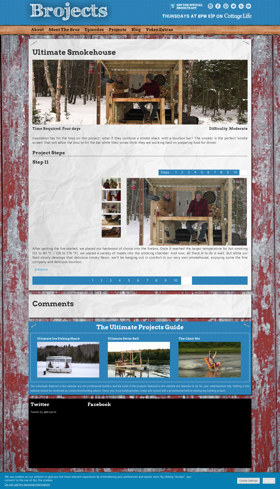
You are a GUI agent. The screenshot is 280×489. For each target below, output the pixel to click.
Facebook (218, 6)
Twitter (233, 6)
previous (41, 269)
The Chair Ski (189, 338)
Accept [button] (269, 480)
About (37, 29)
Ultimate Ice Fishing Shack (58, 338)
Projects (117, 29)
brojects (68, 12)
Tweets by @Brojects (43, 411)
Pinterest (226, 6)
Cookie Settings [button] (248, 480)
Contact (248, 6)
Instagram (210, 6)
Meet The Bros (64, 29)
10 (235, 172)
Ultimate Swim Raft (123, 338)
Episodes (94, 29)
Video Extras (159, 29)
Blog (136, 29)
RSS (241, 6)
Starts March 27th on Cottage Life (206, 16)
